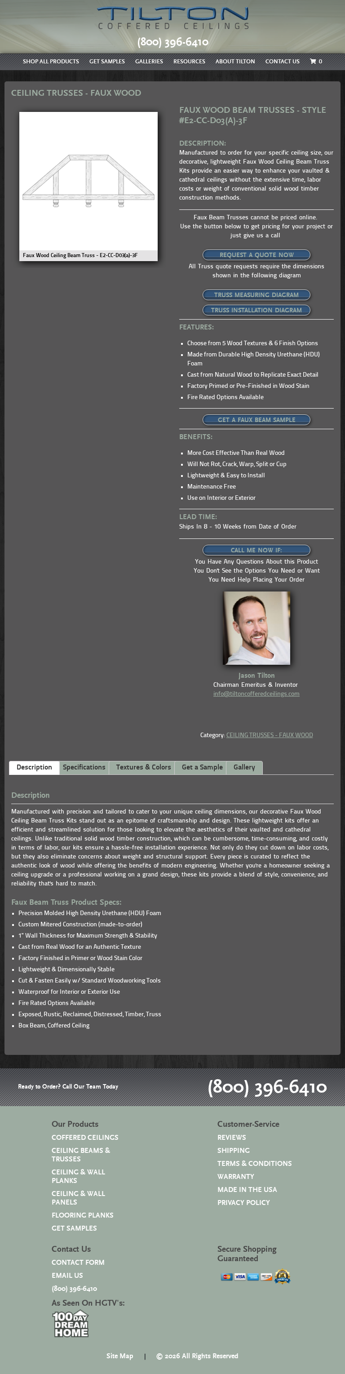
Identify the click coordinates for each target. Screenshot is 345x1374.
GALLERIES (149, 61)
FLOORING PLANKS (83, 1215)
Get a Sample (202, 767)
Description (34, 767)
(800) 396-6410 (267, 1087)
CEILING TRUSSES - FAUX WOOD (269, 735)
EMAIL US (67, 1276)
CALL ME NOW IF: (256, 550)
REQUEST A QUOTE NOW (257, 255)
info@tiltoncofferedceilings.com (256, 694)
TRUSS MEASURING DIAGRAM (256, 295)
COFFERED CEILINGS (85, 1138)
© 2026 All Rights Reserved (197, 1356)
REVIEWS (231, 1138)
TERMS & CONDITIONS (254, 1164)
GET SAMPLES (107, 61)
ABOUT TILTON (235, 61)
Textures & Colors (143, 767)
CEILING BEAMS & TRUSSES (81, 1155)
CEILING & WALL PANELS (78, 1198)
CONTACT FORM (78, 1262)
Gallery (244, 767)
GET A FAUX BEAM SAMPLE (257, 420)
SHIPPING (233, 1151)
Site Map (119, 1356)
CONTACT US (282, 61)
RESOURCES (189, 61)
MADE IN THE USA (247, 1190)
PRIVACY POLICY (243, 1203)
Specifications (84, 767)
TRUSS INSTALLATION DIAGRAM (256, 310)
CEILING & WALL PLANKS (78, 1176)
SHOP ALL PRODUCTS (51, 61)
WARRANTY (235, 1177)
